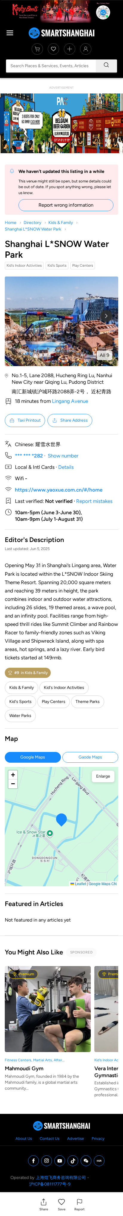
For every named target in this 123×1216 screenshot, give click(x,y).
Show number (63, 456)
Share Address (74, 420)
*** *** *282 (29, 456)
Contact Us (49, 1138)
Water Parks (20, 715)
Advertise (75, 1138)
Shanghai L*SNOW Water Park (33, 229)
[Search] (106, 66)
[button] (43, 1204)
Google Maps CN (103, 883)
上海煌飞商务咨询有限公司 (61, 1177)
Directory (32, 222)
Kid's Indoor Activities (64, 687)
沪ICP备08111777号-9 (49, 1184)
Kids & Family (60, 222)
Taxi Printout (29, 420)
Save (61, 1209)
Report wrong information (66, 205)
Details (66, 467)
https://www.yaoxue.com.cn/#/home (58, 490)
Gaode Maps (90, 757)
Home (10, 222)
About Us (24, 1138)
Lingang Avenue (70, 401)
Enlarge (103, 776)
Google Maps (32, 757)
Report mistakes (94, 501)
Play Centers (53, 701)
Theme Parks (88, 701)
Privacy (98, 1138)
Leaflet (80, 883)
